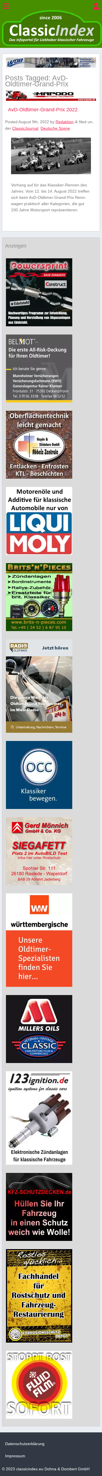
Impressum (15, 1456)
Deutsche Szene (55, 128)
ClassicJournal (25, 128)
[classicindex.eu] (52, 44)
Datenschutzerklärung (24, 1443)
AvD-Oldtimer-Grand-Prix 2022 (43, 109)
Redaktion (65, 122)
